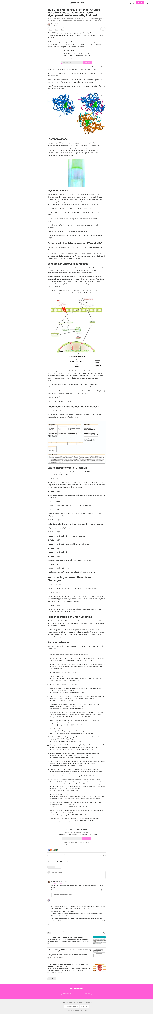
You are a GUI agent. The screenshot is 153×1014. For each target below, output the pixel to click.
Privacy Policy (88, 844)
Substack (68, 1010)
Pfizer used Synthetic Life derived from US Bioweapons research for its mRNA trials (67, 965)
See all (51, 979)
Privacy (76, 1002)
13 (100, 370)
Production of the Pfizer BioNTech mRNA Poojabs (65, 937)
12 (55, 290)
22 (65, 634)
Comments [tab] (51, 867)
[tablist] (54, 867)
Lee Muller (54, 900)
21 (65, 625)
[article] (76, 941)
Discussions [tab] (60, 933)
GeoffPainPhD (54, 23)
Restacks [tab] (58, 867)
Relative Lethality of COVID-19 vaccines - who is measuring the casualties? (69, 951)
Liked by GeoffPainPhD (57, 883)
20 (50, 623)
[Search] (129, 2)
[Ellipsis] (104, 881)
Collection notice (87, 1002)
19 (68, 474)
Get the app (84, 1006)
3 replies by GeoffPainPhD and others (62, 894)
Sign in (148, 3)
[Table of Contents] (2, 507)
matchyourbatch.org (80, 904)
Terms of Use (84, 842)
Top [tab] (49, 933)
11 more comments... (52, 925)
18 (72, 401)
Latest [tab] (53, 933)
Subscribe (140, 3)
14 (71, 384)
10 (75, 255)
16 (91, 393)
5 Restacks (66, 850)
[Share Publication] (133, 2)
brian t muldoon (55, 881)
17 (59, 397)
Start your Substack (72, 1006)
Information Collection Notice (76, 844)
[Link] (45, 139)
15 (92, 386)
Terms (80, 1002)
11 (87, 276)
